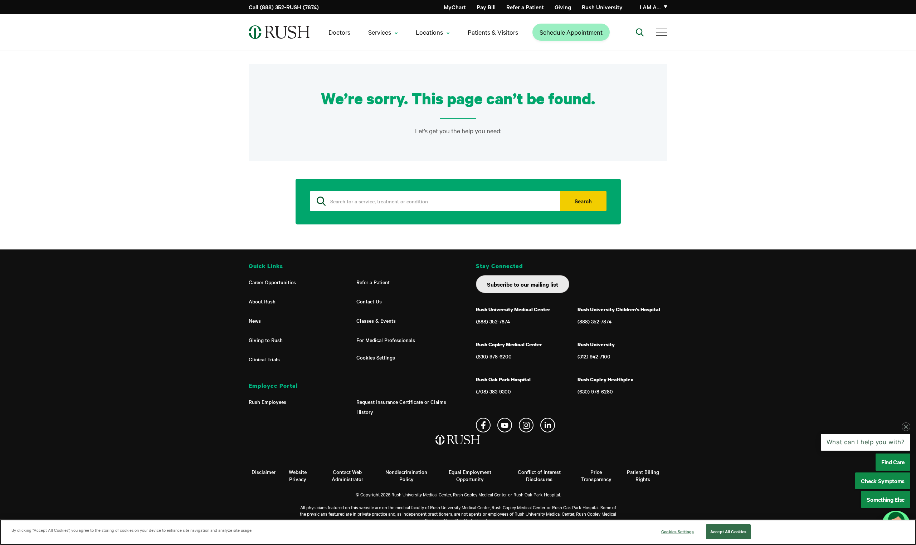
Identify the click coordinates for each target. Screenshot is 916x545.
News (255, 320)
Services (379, 32)
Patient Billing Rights (643, 475)
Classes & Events (376, 320)
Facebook (483, 425)
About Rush (262, 301)
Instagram (526, 425)
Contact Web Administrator (347, 475)
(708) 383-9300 (493, 391)
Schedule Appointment (571, 32)
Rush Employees (267, 401)
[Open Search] (639, 32)
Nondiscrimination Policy (406, 475)
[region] (458, 532)
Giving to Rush (266, 339)
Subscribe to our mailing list (522, 284)
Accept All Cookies (728, 531)
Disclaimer (264, 471)
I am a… (650, 7)
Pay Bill (486, 7)
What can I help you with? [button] (866, 442)
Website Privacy (298, 475)
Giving (563, 7)
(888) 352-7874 (493, 321)
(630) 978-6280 (595, 391)
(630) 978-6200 (494, 356)
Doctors (339, 32)
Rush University (602, 7)
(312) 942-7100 (594, 356)
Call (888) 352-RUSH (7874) (284, 7)
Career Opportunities (272, 282)
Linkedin (547, 425)
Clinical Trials (264, 359)
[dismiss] (906, 426)
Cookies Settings (375, 357)
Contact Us (369, 301)
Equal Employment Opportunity (470, 475)
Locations (429, 32)
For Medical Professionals (385, 339)
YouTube (504, 425)
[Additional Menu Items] (661, 32)
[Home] (458, 447)
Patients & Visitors (493, 32)
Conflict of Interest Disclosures (539, 475)
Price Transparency (596, 475)
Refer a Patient (525, 7)
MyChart (455, 7)
